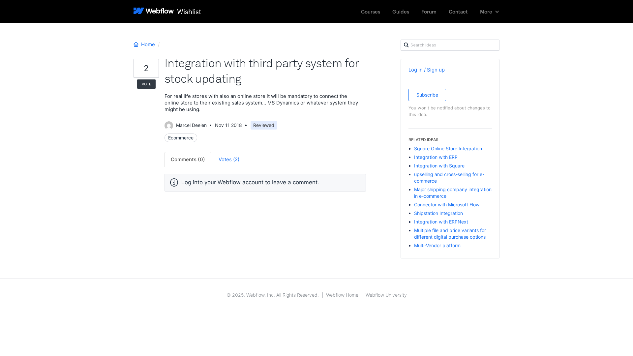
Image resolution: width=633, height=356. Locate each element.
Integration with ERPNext (441, 221)
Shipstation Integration (438, 213)
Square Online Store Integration (448, 148)
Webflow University (386, 295)
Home (148, 44)
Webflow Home (342, 295)
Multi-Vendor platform (437, 245)
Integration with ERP (436, 157)
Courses (370, 11)
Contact (458, 11)
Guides (400, 11)
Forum (429, 11)
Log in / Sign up (426, 70)
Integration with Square (439, 165)
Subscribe (427, 95)
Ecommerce (181, 137)
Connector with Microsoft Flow (446, 204)
